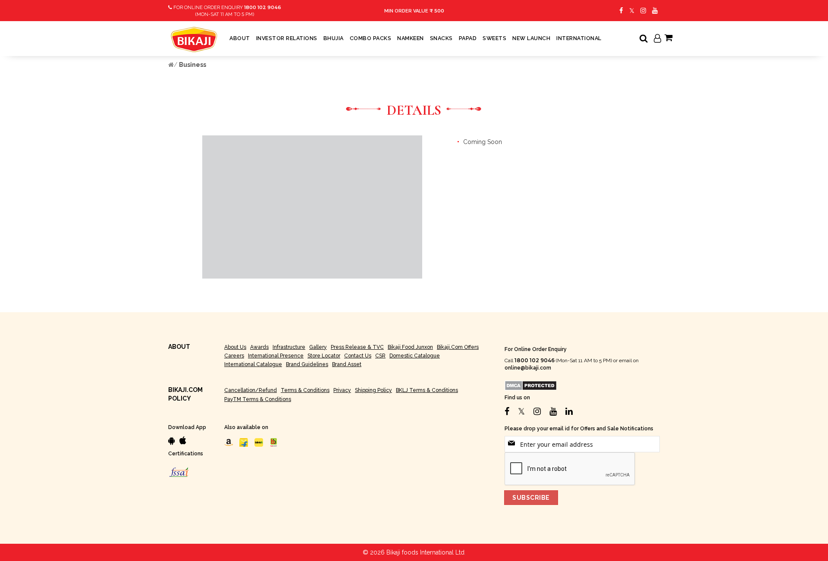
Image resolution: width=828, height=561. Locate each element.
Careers (234, 356)
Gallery (318, 347)
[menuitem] (239, 38)
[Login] (657, 39)
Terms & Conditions (305, 390)
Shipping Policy (373, 390)
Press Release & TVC (357, 347)
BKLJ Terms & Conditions (427, 390)
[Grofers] (258, 442)
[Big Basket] (274, 442)
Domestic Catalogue (414, 356)
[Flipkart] (243, 442)
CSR (380, 356)
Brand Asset (346, 364)
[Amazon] (228, 442)
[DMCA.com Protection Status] (531, 385)
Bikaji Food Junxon (410, 347)
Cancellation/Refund (250, 390)
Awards (259, 347)
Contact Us (357, 356)
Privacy (342, 390)
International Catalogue (253, 364)
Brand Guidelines (307, 364)
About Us (235, 347)
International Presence (276, 356)
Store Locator (323, 356)
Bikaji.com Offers (458, 347)
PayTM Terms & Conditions (257, 399)
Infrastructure (289, 347)
